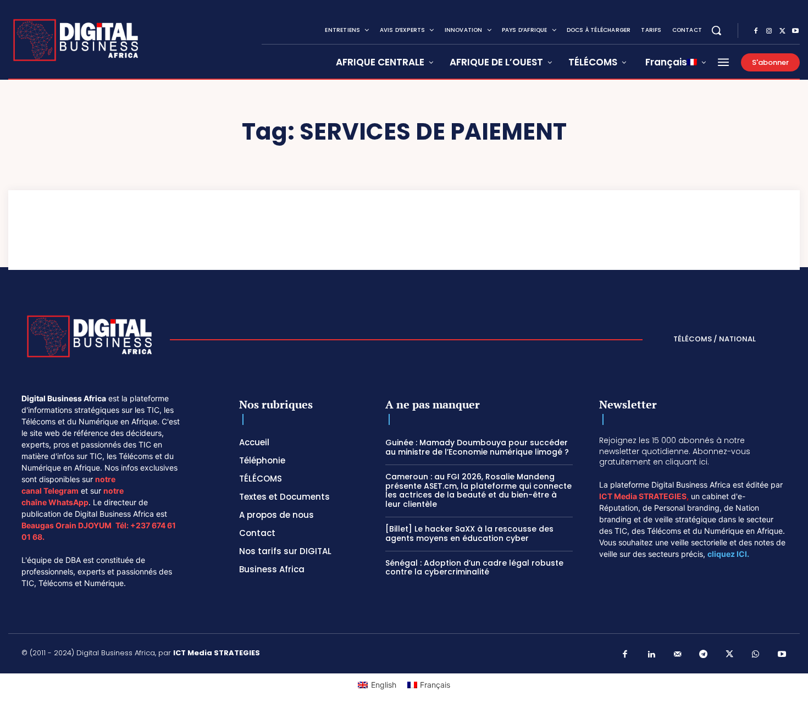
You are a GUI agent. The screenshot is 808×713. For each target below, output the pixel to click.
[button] (716, 30)
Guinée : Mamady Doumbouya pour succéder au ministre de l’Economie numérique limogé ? (477, 447)
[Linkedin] (651, 654)
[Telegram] (703, 654)
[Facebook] (755, 31)
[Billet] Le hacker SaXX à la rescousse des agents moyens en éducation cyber (469, 533)
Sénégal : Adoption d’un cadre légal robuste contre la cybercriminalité (474, 567)
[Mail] (677, 654)
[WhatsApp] (755, 654)
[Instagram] (769, 31)
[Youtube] (795, 31)
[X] (782, 31)
